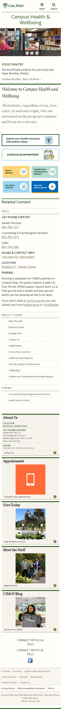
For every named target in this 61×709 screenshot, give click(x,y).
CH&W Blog (14, 370)
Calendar (23, 676)
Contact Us (14, 339)
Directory (17, 671)
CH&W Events (15, 345)
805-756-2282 (10, 247)
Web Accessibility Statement (31, 688)
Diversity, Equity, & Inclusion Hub (24, 364)
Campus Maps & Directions (37, 671)
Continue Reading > (12, 79)
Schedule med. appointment (17, 496)
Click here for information (18, 257)
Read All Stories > (32, 79)
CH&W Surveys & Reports (21, 358)
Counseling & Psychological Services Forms (29, 394)
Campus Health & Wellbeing (30, 19)
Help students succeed (14, 541)
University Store (8, 676)
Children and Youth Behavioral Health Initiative (31, 376)
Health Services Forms (19, 400)
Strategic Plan (15, 333)
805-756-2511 (10, 237)
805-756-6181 (27, 438)
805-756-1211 (10, 227)
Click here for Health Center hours (18, 448)
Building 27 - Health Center (19, 267)
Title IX (50, 688)
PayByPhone (31, 305)
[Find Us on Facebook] (30, 662)
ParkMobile (51, 305)
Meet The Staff (15, 321)
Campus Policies (9, 682)
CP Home (5, 671)
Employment (36, 676)
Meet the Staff (10, 585)
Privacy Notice (8, 688)
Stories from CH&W (13, 629)
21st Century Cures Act (19, 351)
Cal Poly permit (35, 301)
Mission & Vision (16, 327)
